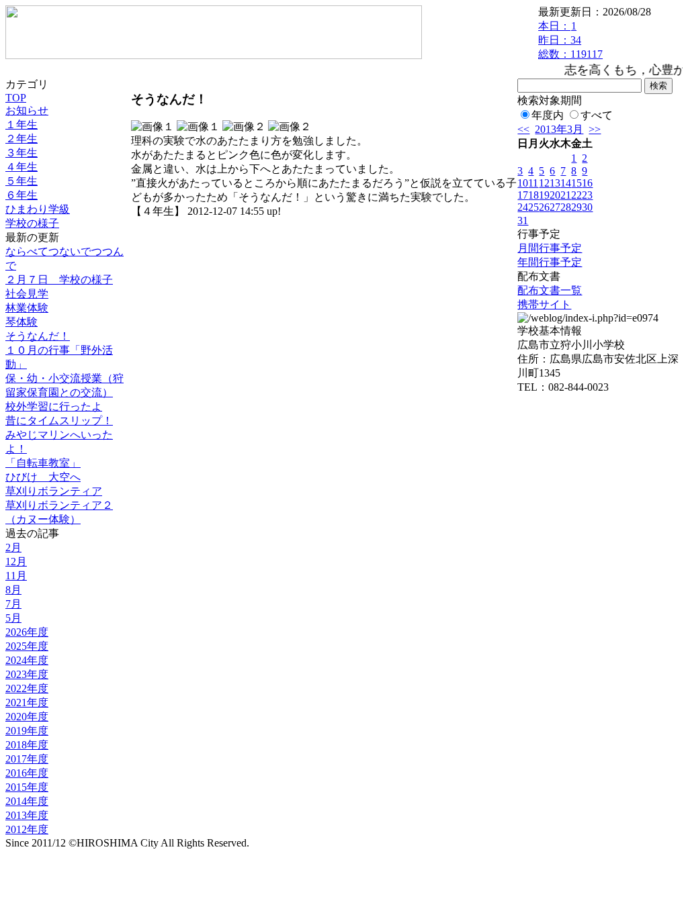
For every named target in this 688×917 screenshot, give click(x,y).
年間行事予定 (549, 262)
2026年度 (26, 632)
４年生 (21, 167)
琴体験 (21, 322)
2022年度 (26, 688)
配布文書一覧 (549, 290)
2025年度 (26, 646)
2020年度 (26, 716)
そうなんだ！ (37, 336)
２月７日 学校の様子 (59, 279)
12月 (16, 561)
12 (544, 183)
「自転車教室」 (43, 463)
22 (576, 195)
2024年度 (26, 660)
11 (533, 183)
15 (576, 183)
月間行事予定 (549, 248)
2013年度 (26, 815)
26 (544, 207)
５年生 (21, 181)
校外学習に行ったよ (53, 406)
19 (544, 195)
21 (565, 195)
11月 (16, 575)
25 (533, 207)
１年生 (21, 124)
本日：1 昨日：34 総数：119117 (570, 40)
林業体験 (26, 307)
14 (565, 183)
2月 (13, 547)
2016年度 (26, 773)
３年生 (21, 152)
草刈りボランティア (53, 491)
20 (555, 195)
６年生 (21, 195)
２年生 (21, 138)
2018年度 (26, 745)
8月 (13, 589)
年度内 (547, 115)
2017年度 (26, 759)
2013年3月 (559, 129)
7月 (13, 604)
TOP (15, 97)
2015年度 (26, 787)
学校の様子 (32, 223)
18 (533, 195)
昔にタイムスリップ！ (59, 420)
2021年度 (26, 702)
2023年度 (26, 674)
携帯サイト (544, 304)
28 (565, 207)
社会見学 (26, 293)
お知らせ (26, 110)
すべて (596, 115)
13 (555, 183)
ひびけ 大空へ (43, 477)
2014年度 (26, 801)
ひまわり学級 (37, 209)
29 (576, 207)
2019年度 (26, 730)
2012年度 (26, 829)
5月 (13, 618)
